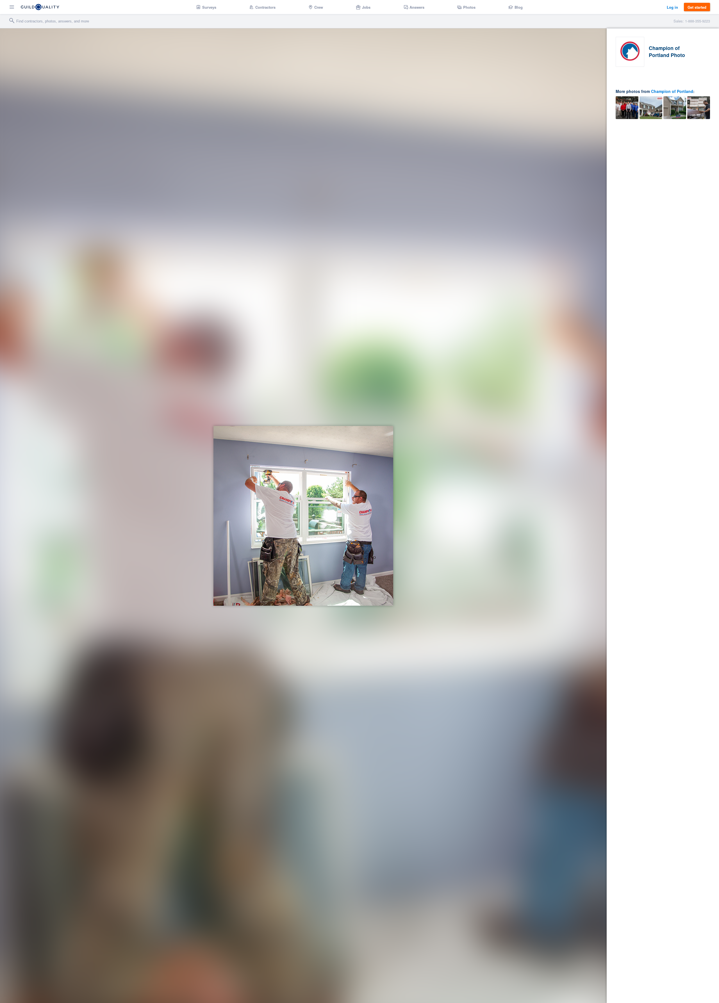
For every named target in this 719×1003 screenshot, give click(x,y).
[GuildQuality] (40, 7)
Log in (672, 7)
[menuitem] (206, 7)
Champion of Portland (672, 91)
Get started (697, 7)
